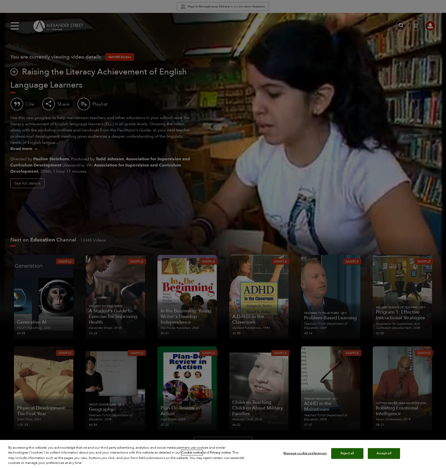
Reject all (347, 453)
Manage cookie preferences (304, 453)
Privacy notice (220, 452)
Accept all (384, 453)
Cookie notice (191, 452)
